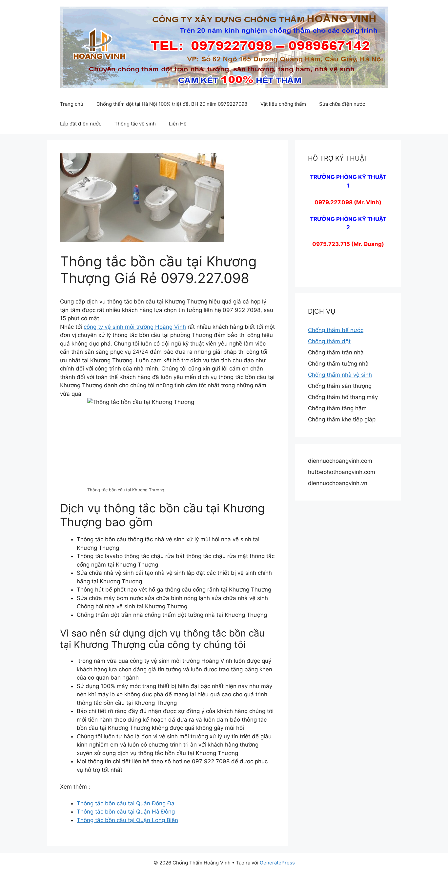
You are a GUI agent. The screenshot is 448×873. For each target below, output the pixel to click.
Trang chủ (71, 104)
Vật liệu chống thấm (283, 104)
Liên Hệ (178, 124)
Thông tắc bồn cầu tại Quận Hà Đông (126, 811)
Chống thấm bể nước (335, 330)
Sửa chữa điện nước (342, 104)
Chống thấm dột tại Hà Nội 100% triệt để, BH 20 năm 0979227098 (171, 104)
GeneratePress (277, 863)
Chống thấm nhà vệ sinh (340, 374)
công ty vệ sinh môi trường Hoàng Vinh (135, 327)
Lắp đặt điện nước (80, 124)
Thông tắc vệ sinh (135, 124)
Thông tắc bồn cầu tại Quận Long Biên (127, 820)
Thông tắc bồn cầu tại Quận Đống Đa (125, 803)
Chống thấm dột (329, 341)
